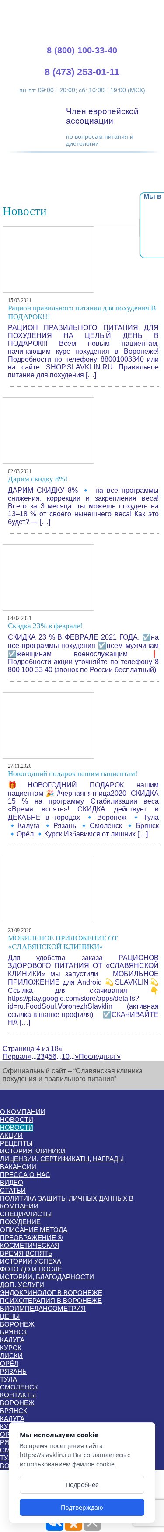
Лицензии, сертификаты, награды (62, 1159)
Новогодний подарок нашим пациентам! (73, 773)
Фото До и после (31, 1269)
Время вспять (26, 1253)
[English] (124, 9)
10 (66, 1056)
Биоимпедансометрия (43, 1308)
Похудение (20, 1222)
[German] (135, 9)
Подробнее (82, 1484)
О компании (22, 1111)
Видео (11, 1182)
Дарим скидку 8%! (38, 479)
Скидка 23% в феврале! (45, 626)
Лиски (11, 1355)
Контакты (18, 1395)
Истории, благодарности (47, 1277)
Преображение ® (31, 1237)
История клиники (33, 1151)
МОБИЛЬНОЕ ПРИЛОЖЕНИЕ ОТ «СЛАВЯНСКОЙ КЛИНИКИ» (63, 942)
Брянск (13, 1332)
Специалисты (26, 1214)
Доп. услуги (22, 1284)
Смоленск (19, 1387)
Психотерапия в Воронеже (51, 1300)
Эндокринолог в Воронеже (51, 1292)
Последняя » (100, 1056)
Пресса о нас (25, 1174)
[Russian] (145, 9)
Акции (11, 1135)
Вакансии (18, 1166)
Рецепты (16, 1143)
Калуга (12, 1340)
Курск (10, 1347)
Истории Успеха (30, 1261)
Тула (8, 1379)
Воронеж (17, 1324)
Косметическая (29, 1245)
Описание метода (33, 1229)
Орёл (9, 1363)
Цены (10, 1316)
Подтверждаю (82, 1507)
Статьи (13, 1190)
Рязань (13, 1371)
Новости (16, 1119)
